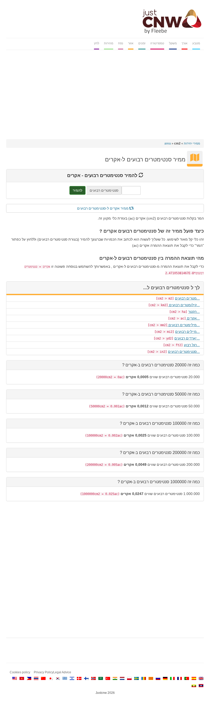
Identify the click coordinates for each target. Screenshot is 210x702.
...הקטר (194, 311)
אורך (184, 43)
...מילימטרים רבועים (183, 325)
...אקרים (193, 318)
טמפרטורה (157, 43)
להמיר (77, 190)
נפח (120, 43)
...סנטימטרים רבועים (184, 351)
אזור (130, 43)
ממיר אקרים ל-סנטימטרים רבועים (103, 208)
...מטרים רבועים (187, 298)
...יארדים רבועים (187, 338)
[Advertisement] (105, 92)
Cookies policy (20, 672)
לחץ (96, 43)
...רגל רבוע (192, 345)
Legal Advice (62, 672)
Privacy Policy (43, 672)
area (167, 143)
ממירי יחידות (192, 143)
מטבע (196, 43)
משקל (173, 43)
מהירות (108, 43)
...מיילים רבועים (187, 331)
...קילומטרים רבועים (184, 305)
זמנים (141, 43)
